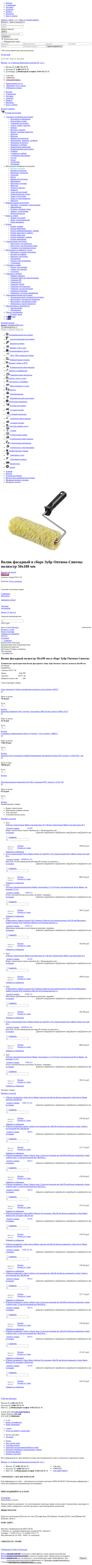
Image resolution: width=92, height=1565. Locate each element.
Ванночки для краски (19, 173)
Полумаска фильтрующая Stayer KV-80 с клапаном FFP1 (32, 782)
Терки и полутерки (18, 196)
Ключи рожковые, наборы (21, 237)
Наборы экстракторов (19, 138)
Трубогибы (15, 162)
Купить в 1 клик (7, 629)
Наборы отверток (18, 276)
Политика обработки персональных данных (24, 1450)
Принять (83, 1558)
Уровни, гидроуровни (19, 211)
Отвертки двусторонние (20, 286)
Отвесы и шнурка (18, 188)
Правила (14, 190)
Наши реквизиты (13, 1425)
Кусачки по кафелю (18, 254)
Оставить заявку (13, 80)
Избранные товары (14, 88)
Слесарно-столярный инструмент (19, 117)
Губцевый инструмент (20, 123)
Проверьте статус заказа (16, 86)
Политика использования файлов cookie (22, 1447)
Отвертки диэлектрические (22, 289)
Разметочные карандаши (21, 147)
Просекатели (16, 310)
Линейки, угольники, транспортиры (25, 205)
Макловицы (15, 181)
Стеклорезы (15, 263)
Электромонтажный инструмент (19, 295)
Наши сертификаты (14, 1422)
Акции (8, 319)
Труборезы (15, 164)
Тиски (13, 160)
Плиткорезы (15, 259)
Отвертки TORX (17, 284)
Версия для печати (8, 572)
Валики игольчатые (19, 171)
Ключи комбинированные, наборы (25, 231)
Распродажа (10, 317)
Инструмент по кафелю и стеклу (19, 250)
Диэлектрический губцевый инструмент (27, 297)
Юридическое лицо (12, 41)
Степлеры (15, 271)
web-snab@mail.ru (22, 1412)
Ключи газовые (17, 226)
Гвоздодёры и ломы (19, 121)
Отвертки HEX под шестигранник (25, 278)
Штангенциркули (18, 213)
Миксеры (14, 186)
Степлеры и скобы (13, 265)
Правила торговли (13, 1454)
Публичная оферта (13, 1452)
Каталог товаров (8, 325)
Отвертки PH (16, 280)
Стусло (13, 158)
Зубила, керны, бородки (20, 125)
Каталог (9, 3)
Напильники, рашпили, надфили (24, 140)
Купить (15, 627)
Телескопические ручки (20, 194)
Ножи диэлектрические (20, 220)
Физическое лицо (11, 39)
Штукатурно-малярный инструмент (20, 478)
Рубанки (14, 151)
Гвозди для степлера (19, 267)
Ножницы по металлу (19, 143)
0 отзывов (5, 638)
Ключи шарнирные (18, 239)
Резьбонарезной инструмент (22, 149)
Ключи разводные (18, 235)
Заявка (16, 20)
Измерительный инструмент (17, 203)
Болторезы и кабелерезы (20, 119)
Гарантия (9, 9)
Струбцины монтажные (20, 155)
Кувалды (14, 134)
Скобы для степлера (19, 269)
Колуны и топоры (18, 130)
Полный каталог (7, 323)
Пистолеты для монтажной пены (24, 246)
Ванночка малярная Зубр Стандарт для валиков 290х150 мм (34, 711)
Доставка (9, 7)
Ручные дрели (16, 314)
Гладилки (14, 175)
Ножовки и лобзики (19, 145)
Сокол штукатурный (19, 192)
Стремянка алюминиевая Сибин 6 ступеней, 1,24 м (29, 734)
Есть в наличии (15, 581)
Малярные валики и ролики (17, 480)
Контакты (10, 14)
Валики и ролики (18, 168)
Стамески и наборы (19, 153)
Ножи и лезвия (12, 216)
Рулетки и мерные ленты (21, 209)
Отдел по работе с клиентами (18, 1431)
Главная (9, 471)
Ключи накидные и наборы (22, 233)
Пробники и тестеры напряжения (24, 293)
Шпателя (14, 201)
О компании (11, 5)
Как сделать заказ (13, 1443)
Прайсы (9, 11)
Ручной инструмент (13, 113)
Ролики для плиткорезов (21, 261)
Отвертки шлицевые (19, 291)
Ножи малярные (17, 222)
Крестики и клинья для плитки (23, 252)
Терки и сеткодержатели (20, 198)
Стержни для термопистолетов (23, 248)
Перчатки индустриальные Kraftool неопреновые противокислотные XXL (42, 756)
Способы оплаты (13, 1445)
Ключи (8, 224)
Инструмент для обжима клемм (23, 302)
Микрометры (16, 207)
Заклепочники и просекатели (18, 306)
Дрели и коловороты (14, 312)
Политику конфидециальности (56, 1560)
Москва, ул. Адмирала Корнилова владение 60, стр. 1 (23, 63)
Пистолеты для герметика (21, 244)
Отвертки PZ (16, 282)
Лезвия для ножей (18, 218)
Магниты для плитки (19, 256)
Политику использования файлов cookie (24, 1562)
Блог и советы (11, 16)
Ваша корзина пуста (14, 83)
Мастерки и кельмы (19, 183)
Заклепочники (16, 308)
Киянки (14, 128)
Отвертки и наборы (14, 274)
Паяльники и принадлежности (23, 304)
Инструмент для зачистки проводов (25, 299)
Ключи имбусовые (18, 229)
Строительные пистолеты (16, 241)
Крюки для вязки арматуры (22, 132)
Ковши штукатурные (19, 179)
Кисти (13, 177)
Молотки (14, 136)
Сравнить (8, 640)
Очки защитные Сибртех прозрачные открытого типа (29, 689)
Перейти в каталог (8, 819)
